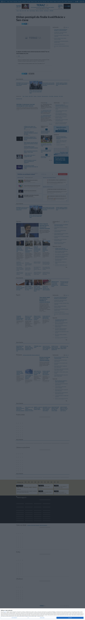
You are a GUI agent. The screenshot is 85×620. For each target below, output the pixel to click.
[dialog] (42, 614)
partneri (5, 611)
